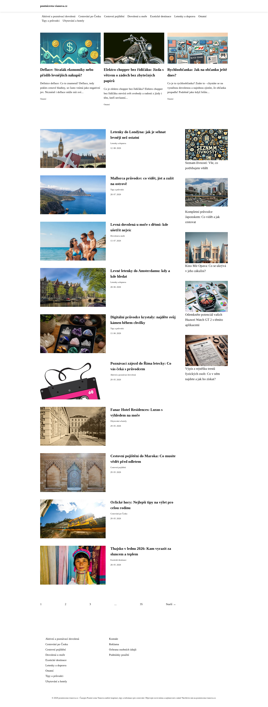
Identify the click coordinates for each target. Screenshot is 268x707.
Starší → (171, 604)
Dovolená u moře (137, 16)
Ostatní (202, 16)
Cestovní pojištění (114, 16)
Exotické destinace (160, 16)
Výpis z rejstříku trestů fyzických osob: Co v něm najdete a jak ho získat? (202, 374)
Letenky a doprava (184, 16)
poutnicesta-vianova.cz (53, 5)
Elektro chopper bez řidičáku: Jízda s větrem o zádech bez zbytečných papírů (134, 75)
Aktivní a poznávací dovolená (58, 16)
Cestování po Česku (89, 16)
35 (141, 604)
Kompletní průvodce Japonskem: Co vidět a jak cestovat (202, 217)
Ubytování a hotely (73, 20)
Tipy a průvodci (51, 20)
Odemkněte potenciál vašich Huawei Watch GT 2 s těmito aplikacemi (204, 320)
